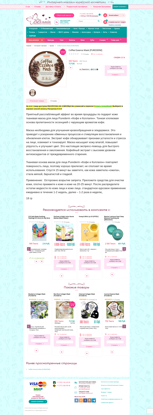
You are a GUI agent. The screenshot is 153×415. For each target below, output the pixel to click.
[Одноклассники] (95, 69)
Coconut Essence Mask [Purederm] (111, 295)
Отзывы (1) (93, 299)
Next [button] (124, 249)
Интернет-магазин (40, 46)
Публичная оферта (107, 402)
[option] (46, 68)
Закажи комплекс (119, 6)
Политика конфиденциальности (111, 399)
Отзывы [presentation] (53, 101)
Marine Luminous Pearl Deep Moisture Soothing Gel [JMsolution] (114, 218)
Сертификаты (105, 389)
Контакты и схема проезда (110, 382)
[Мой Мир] (97, 69)
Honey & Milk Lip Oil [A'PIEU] (88, 216)
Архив (52, 46)
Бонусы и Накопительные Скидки (112, 385)
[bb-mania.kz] (39, 19)
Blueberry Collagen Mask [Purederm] (36, 295)
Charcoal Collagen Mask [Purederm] (87, 295)
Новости (104, 395)
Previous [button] (29, 249)
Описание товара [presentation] (37, 101)
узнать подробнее (103, 106)
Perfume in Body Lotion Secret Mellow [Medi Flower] (64, 217)
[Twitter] (94, 69)
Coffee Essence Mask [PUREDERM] (39, 369)
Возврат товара (106, 392)
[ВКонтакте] (92, 69)
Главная (28, 46)
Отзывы (41, 222)
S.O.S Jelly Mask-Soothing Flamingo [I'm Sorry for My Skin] (39, 217)
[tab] (36, 101)
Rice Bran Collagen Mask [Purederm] (62, 295)
